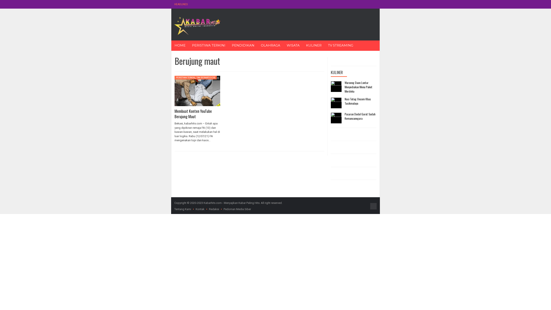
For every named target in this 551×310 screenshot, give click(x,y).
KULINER (314, 45)
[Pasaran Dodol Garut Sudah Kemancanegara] (336, 118)
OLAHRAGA (270, 45)
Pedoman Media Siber (237, 209)
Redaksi (214, 209)
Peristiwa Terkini (185, 77)
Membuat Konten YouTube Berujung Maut (193, 113)
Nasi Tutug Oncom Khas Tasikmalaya (358, 101)
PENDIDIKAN (243, 45)
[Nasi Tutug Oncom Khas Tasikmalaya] (336, 103)
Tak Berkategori (206, 77)
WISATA (293, 45)
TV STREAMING (340, 45)
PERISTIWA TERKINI (208, 45)
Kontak (200, 209)
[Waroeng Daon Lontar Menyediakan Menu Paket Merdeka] (336, 86)
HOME (180, 45)
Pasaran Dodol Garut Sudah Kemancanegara (360, 116)
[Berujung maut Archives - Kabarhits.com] (197, 25)
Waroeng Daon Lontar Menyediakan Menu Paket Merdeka (358, 87)
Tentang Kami (182, 209)
